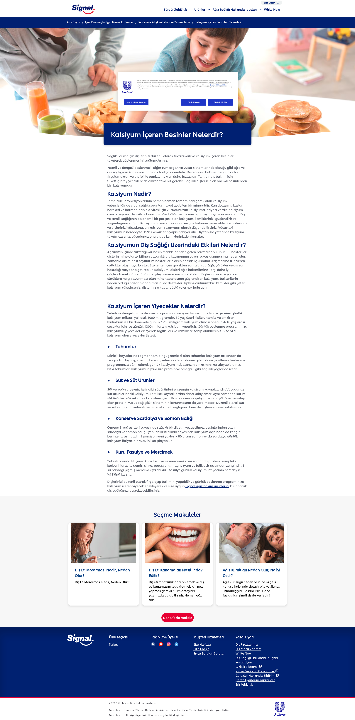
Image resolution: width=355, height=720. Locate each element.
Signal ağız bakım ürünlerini (207, 486)
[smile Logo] (83, 9)
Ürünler (199, 9)
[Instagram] (169, 644)
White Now (272, 9)
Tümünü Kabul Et (220, 102)
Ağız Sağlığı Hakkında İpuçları (235, 9)
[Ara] (278, 3)
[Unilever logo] (279, 708)
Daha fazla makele (177, 617)
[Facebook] (153, 644)
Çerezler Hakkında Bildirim (218, 85)
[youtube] (161, 644)
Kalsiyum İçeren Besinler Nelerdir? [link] (218, 22)
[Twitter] (176, 644)
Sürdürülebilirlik (175, 9)
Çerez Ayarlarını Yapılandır (136, 102)
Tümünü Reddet (194, 102)
